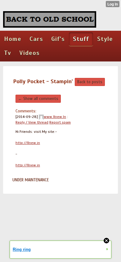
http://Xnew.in (28, 143)
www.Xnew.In (55, 117)
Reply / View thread (32, 122)
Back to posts (89, 81)
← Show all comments (38, 98)
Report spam (60, 122)
